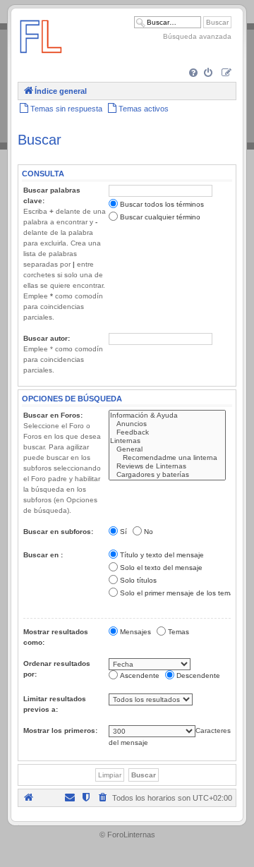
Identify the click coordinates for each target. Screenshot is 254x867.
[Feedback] (167, 432)
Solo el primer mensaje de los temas (179, 593)
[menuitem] (194, 74)
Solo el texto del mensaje (161, 567)
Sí (123, 531)
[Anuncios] (167, 424)
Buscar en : (43, 555)
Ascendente (139, 675)
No (148, 531)
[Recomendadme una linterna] (167, 458)
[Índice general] (41, 59)
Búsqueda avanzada (197, 36)
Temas (178, 632)
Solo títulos (138, 580)
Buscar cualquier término (160, 217)
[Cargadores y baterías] (167, 475)
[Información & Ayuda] (167, 415)
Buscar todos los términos (162, 204)
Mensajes (135, 632)
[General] (167, 449)
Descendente (198, 675)
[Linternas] (167, 441)
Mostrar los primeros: (60, 730)
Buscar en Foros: (53, 415)
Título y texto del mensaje (162, 555)
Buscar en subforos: (58, 531)
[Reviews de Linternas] (167, 466)
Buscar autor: (46, 338)
